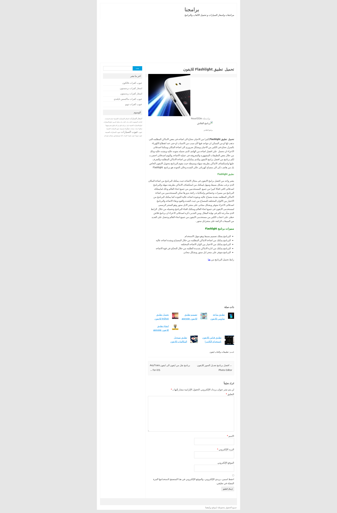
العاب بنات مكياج (121, 122)
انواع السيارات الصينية (135, 125)
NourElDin (196, 118)
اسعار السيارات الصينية (121, 118)
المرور (114, 122)
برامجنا (192, 9)
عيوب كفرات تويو (133, 104)
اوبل (127, 125)
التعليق (230, 394)
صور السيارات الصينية (112, 128)
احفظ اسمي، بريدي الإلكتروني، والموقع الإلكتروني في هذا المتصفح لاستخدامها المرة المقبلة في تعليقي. (193, 481)
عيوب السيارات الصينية (112, 132)
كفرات (125, 135)
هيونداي (106, 135)
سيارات (132, 128)
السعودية (135, 122)
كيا (122, 135)
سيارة (127, 128)
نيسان (111, 135)
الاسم (230, 436)
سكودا (140, 128)
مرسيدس (117, 135)
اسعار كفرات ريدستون (131, 93)
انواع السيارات (108, 122)
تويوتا (107, 125)
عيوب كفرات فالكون (132, 83)
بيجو (110, 125)
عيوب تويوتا (138, 135)
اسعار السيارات (136, 118)
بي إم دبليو (123, 125)
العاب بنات (129, 122)
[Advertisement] (168, 41)
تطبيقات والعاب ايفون (219, 352)
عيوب (140, 132)
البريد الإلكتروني (225, 449)
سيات (136, 128)
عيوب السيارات (129, 131)
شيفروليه (122, 128)
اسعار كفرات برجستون (131, 88)
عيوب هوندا (131, 135)
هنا (209, 259)
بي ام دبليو (115, 125)
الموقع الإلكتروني (225, 462)
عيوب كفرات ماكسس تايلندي (128, 99)
